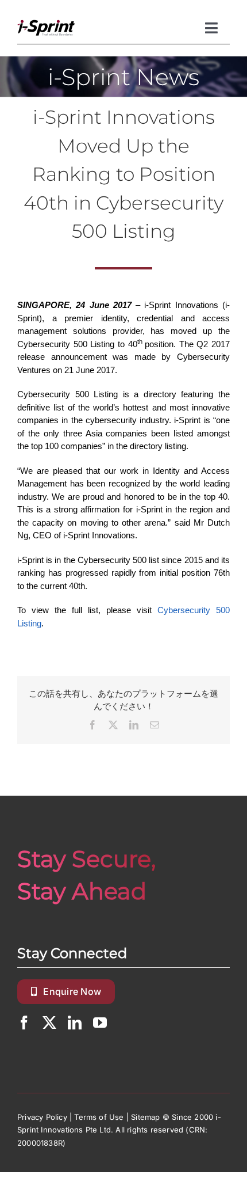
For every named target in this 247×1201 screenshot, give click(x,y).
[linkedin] (75, 1022)
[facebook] (24, 1022)
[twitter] (49, 1022)
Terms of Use (99, 1117)
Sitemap (145, 1117)
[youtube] (100, 1022)
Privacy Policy (42, 1117)
